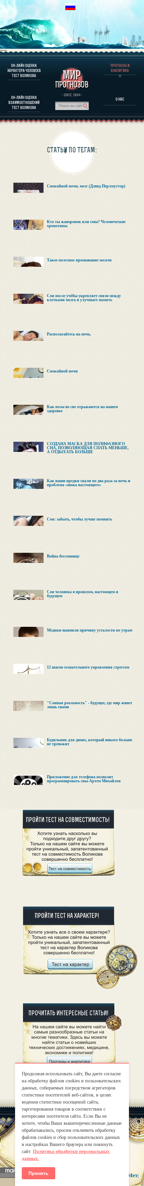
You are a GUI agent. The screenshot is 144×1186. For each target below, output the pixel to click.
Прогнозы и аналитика (120, 68)
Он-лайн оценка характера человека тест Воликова (24, 70)
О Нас (120, 99)
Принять (38, 1173)
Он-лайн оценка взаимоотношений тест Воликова (24, 102)
